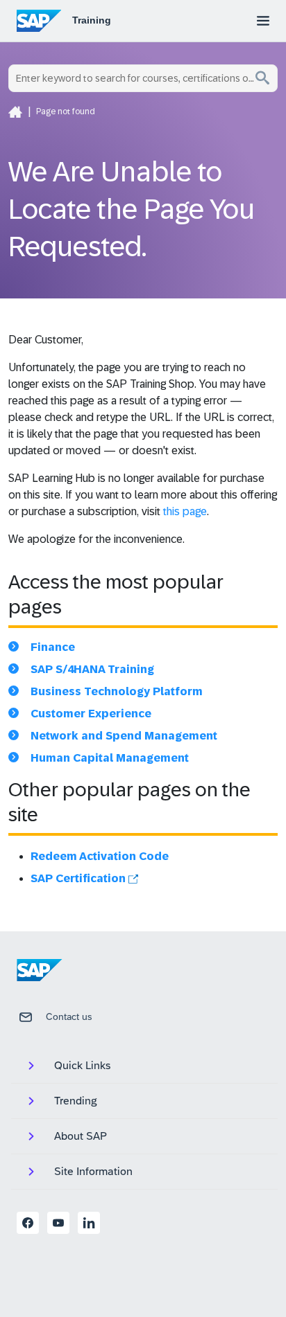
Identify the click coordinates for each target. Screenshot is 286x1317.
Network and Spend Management (124, 736)
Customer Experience (91, 713)
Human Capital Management (110, 758)
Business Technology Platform (117, 691)
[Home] (15, 111)
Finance (53, 647)
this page (185, 511)
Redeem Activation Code (100, 856)
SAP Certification (79, 878)
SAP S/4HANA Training (92, 669)
